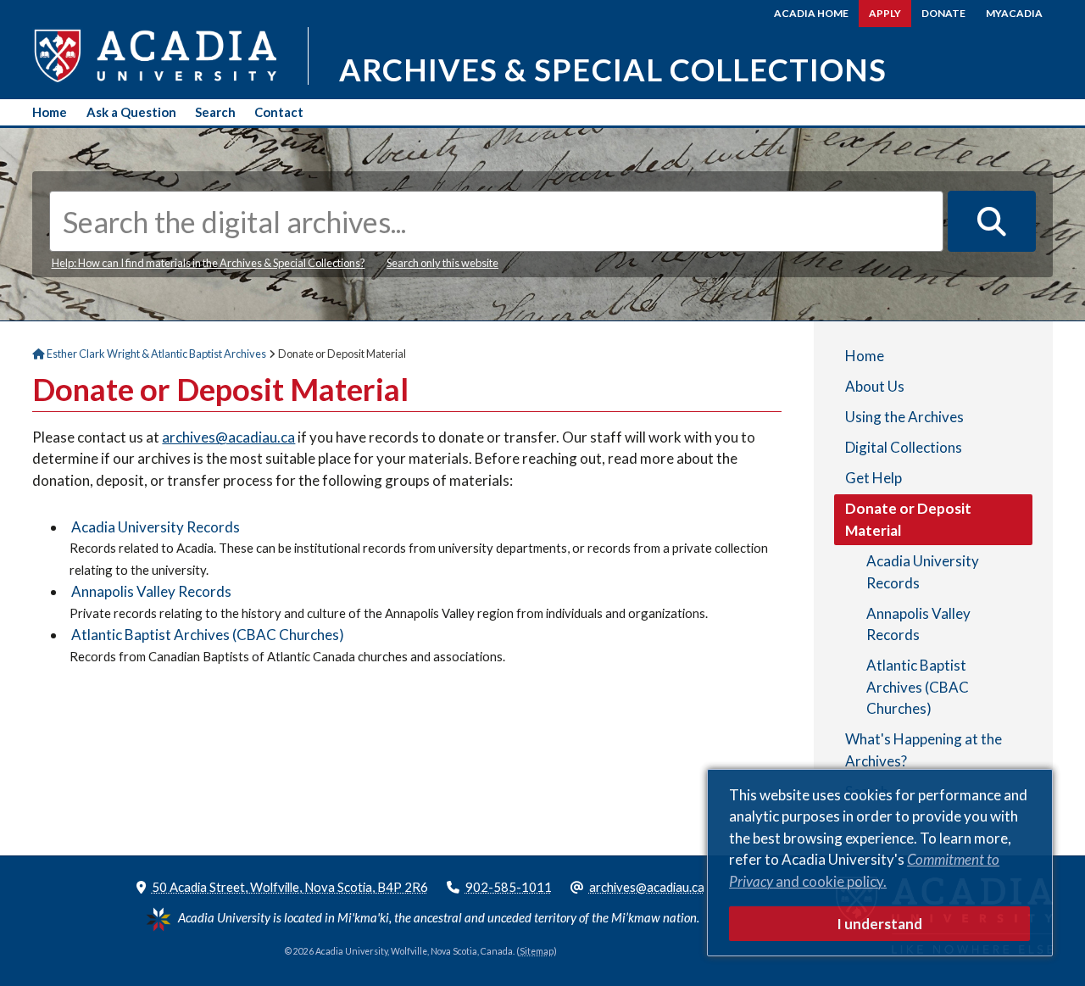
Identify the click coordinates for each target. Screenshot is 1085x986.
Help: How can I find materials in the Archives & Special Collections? (208, 263)
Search (215, 112)
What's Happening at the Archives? (923, 750)
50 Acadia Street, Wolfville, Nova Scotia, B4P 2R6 (290, 886)
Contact (278, 112)
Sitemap (537, 951)
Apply (885, 13)
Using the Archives (904, 417)
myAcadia (1014, 13)
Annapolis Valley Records (151, 591)
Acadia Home (811, 13)
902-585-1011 (508, 886)
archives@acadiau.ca (228, 437)
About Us (874, 386)
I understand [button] (879, 924)
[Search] (992, 222)
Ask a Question (131, 112)
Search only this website (442, 263)
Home (49, 112)
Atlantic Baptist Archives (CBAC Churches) (207, 634)
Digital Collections (903, 447)
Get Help (873, 478)
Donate (943, 13)
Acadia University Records (155, 527)
